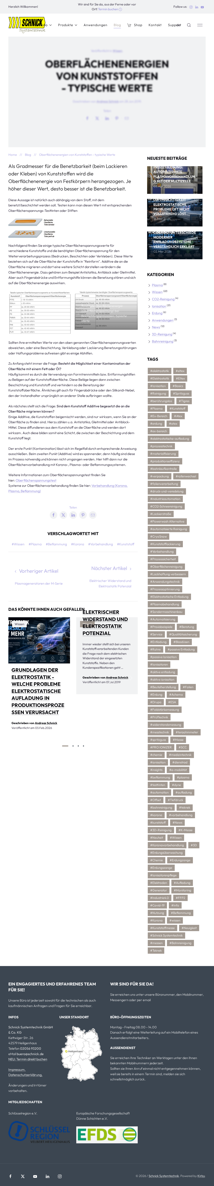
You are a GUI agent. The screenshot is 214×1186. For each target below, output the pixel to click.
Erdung (157, 313)
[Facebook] (10, 1176)
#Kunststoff (125, 544)
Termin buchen (108, 9)
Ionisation (159, 306)
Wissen (117, 51)
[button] (189, 25)
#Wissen (18, 544)
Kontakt (155, 25)
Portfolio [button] (40, 25)
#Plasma (35, 544)
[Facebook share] (87, 118)
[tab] (65, 745)
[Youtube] (35, 1176)
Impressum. (17, 1069)
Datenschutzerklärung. (25, 1075)
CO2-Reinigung (163, 299)
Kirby (201, 1176)
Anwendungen (95, 25)
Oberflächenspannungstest (36, 480)
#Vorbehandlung (100, 544)
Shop (138, 25)
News (156, 327)
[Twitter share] (97, 118)
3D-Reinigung (162, 334)
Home (12, 155)
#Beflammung (56, 544)
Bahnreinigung (162, 341)
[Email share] (126, 118)
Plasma (157, 285)
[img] (39, 640)
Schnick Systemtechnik (164, 1176)
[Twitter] (23, 1176)
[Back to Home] (27, 25)
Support (174, 25)
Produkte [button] (65, 25)
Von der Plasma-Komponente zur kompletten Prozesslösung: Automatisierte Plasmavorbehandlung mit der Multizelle (174, 167)
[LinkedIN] (47, 1176)
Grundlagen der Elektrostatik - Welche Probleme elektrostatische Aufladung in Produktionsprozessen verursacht (37, 691)
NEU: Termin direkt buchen (27, 1059)
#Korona (77, 544)
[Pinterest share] (117, 118)
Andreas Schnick (108, 101)
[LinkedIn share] (107, 118)
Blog (117, 25)
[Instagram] (60, 1176)
